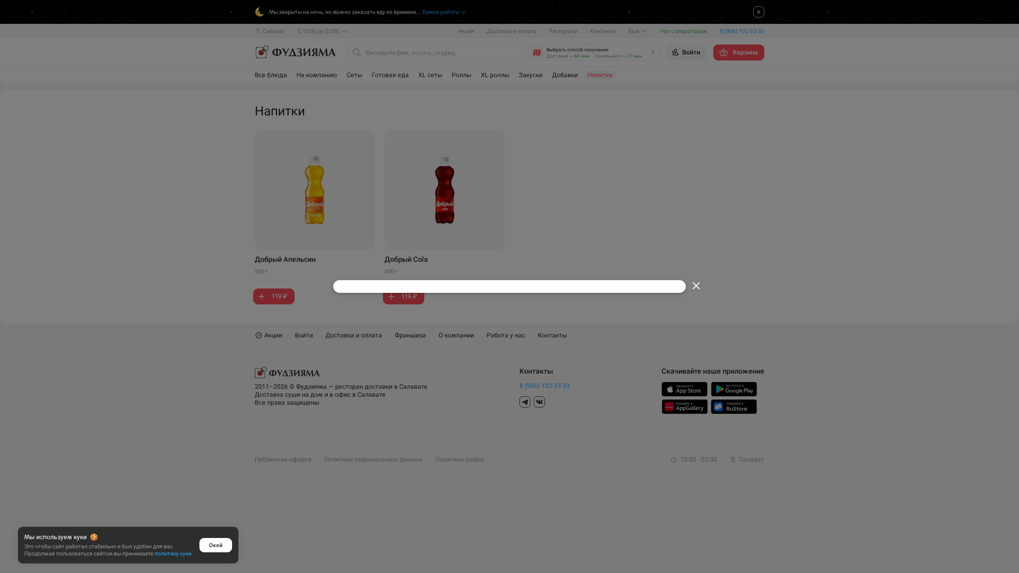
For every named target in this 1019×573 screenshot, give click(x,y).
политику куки (172, 553)
